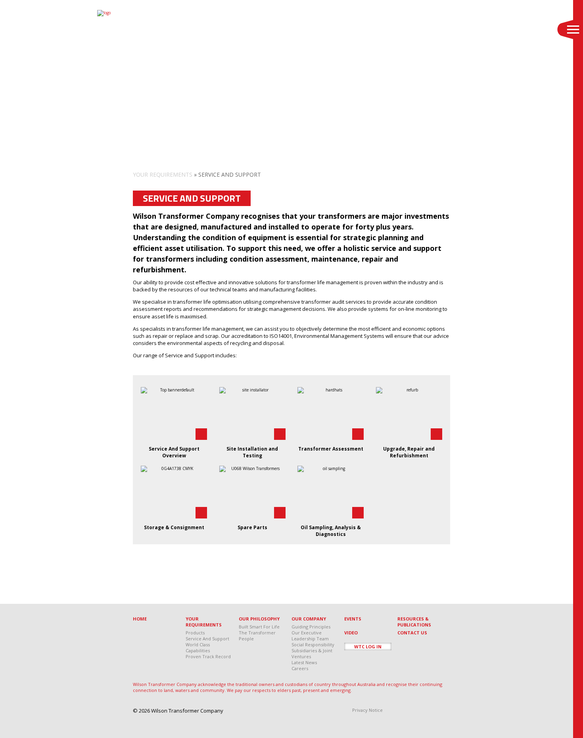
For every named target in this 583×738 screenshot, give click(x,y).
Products (195, 633)
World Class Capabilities (198, 647)
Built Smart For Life (259, 627)
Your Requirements (162, 174)
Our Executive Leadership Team (310, 636)
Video (351, 633)
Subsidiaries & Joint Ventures (312, 653)
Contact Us (412, 633)
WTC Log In (368, 646)
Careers (300, 668)
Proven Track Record (208, 656)
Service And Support (207, 639)
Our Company (309, 619)
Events (352, 619)
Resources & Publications (414, 622)
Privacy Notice (367, 710)
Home (140, 619)
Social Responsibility (313, 644)
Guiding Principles (311, 627)
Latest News (304, 662)
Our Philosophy (259, 619)
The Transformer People (257, 636)
